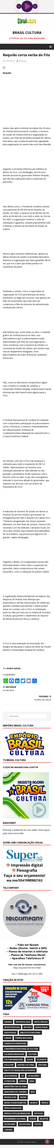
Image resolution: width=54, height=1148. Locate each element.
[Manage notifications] (47, 1141)
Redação (23, 61)
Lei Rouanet (33, 1076)
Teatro (37, 1124)
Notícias (38, 1113)
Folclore (9, 1065)
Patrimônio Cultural (15, 1119)
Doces (30, 1059)
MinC (32, 1081)
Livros (22, 1081)
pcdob (33, 1119)
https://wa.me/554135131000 (27, 967)
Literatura (9, 1081)
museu (23, 1097)
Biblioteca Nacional (30, 1032)
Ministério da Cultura (15, 1086)
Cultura (32, 1054)
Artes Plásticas (12, 1027)
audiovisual (10, 1032)
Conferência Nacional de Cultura (21, 1049)
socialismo (9, 1124)
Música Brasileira (12, 1108)
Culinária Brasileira (14, 1054)
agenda (8, 1022)
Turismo (8, 1129)
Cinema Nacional (23, 1038)
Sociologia (24, 1124)
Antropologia (23, 1022)
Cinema (7, 1038)
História (42, 1065)
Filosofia (41, 1059)
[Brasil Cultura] (27, 25)
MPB (33, 1092)
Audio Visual (41, 1027)
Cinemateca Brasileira (15, 1043)
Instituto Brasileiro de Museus (19, 1070)
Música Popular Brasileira (17, 1113)
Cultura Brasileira (13, 1059)
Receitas (44, 1119)
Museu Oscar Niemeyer (15, 1103)
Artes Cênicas (41, 1022)
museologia (10, 1097)
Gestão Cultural (26, 1065)
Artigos (27, 1027)
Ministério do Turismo (15, 1092)
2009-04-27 (10, 61)
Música (44, 1103)
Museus (33, 1103)
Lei (22, 1076)
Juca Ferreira (10, 1076)
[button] (50, 46)
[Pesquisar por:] (27, 716)
